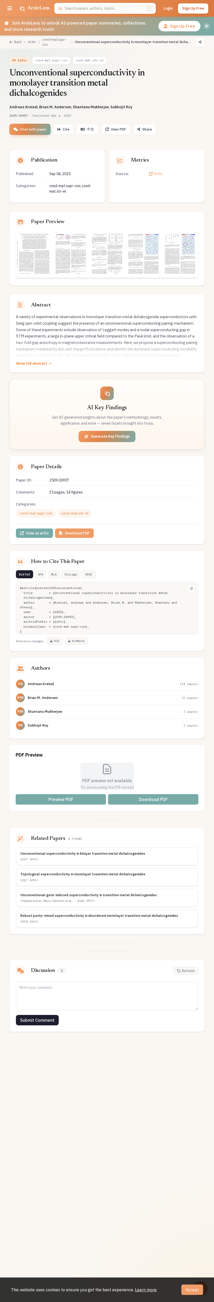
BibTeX (24, 574)
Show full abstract (31, 363)
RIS (57, 641)
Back (18, 42)
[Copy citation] (191, 588)
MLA (54, 574)
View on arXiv (37, 533)
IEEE (88, 574)
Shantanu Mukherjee (91, 106)
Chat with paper (33, 129)
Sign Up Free (193, 8)
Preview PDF (61, 799)
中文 (90, 129)
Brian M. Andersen (55, 106)
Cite (66, 129)
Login (168, 8)
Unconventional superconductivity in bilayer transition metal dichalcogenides (82, 853)
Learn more (146, 1289)
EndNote (78, 641)
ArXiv (158, 173)
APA (40, 574)
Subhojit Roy (121, 106)
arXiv (34, 859)
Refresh (188, 970)
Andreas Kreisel (23, 106)
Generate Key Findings (110, 436)
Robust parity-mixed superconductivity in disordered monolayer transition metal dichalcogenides (99, 915)
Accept (192, 1289)
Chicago (70, 574)
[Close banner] (207, 26)
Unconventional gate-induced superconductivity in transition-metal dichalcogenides (88, 895)
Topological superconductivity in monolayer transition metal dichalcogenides (82, 874)
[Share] (200, 42)
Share (147, 129)
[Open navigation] (10, 8)
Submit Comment (37, 1020)
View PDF (118, 129)
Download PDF (77, 533)
